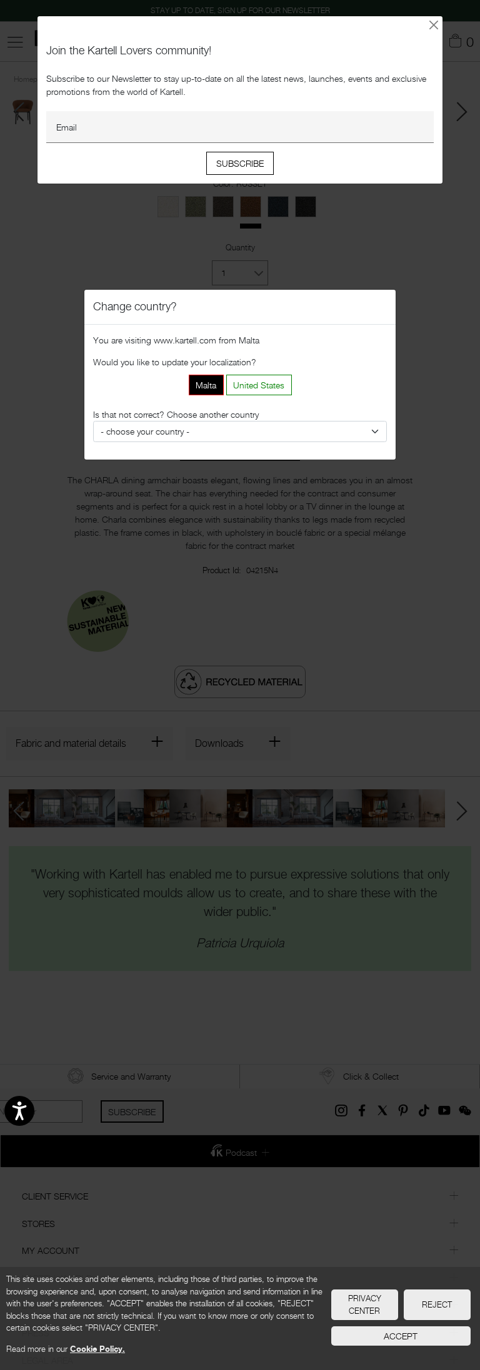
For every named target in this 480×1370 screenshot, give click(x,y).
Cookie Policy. (97, 1349)
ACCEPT (401, 1336)
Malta (206, 385)
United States (258, 385)
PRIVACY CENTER (364, 1304)
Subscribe (240, 163)
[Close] (434, 24)
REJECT (437, 1304)
